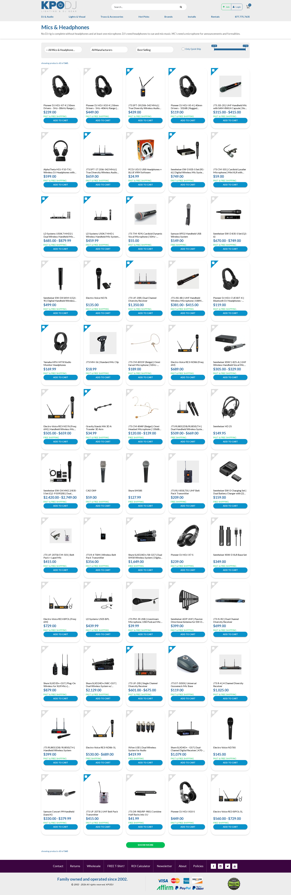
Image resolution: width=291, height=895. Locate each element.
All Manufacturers (102, 50)
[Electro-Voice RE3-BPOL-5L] (230, 792)
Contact (58, 866)
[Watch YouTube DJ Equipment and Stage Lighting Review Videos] (234, 866)
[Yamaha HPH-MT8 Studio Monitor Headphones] (61, 343)
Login (238, 7)
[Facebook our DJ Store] (213, 866)
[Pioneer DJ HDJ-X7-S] (188, 536)
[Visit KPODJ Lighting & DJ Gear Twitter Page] (227, 866)
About (183, 866)
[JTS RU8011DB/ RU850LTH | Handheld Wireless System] (60, 728)
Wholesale (94, 866)
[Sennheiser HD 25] (230, 407)
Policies (198, 866)
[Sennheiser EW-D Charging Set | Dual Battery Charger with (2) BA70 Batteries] (230, 472)
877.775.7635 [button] (242, 16)
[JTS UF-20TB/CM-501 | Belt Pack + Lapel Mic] (61, 536)
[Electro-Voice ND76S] (230, 728)
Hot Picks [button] (144, 16)
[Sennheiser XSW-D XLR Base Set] (230, 536)
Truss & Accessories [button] (111, 16)
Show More (145, 844)
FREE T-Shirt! (116, 866)
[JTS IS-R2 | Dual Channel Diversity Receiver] (230, 600)
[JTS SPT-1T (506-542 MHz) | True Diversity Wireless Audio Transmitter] (103, 150)
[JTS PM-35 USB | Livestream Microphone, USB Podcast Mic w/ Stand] (145, 600)
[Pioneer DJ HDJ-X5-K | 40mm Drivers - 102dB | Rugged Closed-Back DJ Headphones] (188, 86)
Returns (75, 866)
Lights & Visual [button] (77, 16)
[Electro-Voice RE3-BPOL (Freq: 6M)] (61, 600)
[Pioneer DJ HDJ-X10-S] (188, 793)
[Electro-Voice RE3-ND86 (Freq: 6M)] (188, 343)
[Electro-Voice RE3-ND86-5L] (103, 728)
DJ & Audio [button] (47, 16)
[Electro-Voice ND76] (103, 279)
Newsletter (164, 866)
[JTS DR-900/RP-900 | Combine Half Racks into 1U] (145, 793)
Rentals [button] (215, 16)
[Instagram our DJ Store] (220, 866)
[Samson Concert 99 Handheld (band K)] (61, 793)
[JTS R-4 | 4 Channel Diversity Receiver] (230, 664)
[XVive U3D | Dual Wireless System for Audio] (145, 728)
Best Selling (144, 50)
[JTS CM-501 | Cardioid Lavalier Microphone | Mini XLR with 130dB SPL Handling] (230, 150)
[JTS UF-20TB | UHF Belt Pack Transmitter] (103, 793)
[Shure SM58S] (145, 472)
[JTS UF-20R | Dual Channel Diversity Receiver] (145, 279)
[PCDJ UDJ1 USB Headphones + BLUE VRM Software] (145, 150)
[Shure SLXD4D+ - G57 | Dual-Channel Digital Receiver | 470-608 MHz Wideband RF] (188, 728)
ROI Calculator (140, 866)
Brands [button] (168, 16)
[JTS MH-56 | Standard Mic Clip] (103, 343)
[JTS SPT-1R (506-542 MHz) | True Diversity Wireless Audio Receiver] (145, 86)
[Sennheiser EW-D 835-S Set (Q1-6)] (230, 214)
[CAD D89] (103, 472)
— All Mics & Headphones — (61, 50)
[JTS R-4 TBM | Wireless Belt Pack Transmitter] (103, 536)
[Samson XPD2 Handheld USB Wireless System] (188, 215)
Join (228, 7)
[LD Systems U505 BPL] (103, 600)
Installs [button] (192, 16)
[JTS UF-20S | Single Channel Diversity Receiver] (145, 664)
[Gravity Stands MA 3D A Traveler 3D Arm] (103, 407)
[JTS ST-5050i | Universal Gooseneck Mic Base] (188, 664)
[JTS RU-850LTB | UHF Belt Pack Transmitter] (188, 472)
